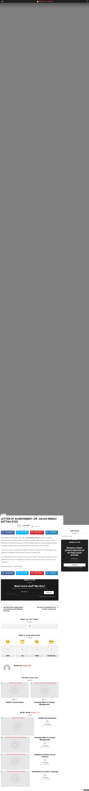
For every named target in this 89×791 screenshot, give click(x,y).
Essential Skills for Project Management (44, 703)
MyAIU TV (14, 699)
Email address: (24, 591)
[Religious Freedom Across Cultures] (15, 762)
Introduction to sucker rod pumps (45, 772)
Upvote (14, 626)
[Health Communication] (15, 690)
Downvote (45, 626)
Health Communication (15, 702)
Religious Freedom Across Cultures (45, 756)
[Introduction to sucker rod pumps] (15, 779)
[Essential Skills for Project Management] (44, 690)
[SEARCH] (87, 1)
